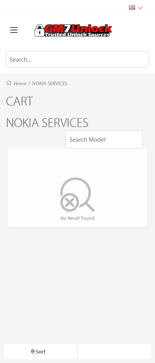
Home (20, 83)
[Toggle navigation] (14, 30)
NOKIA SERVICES (49, 83)
